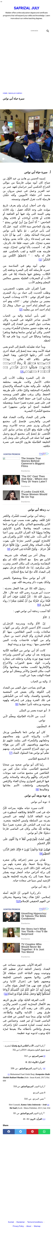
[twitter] (23, 24)
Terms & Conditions (35, 1222)
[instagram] (35, 24)
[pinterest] (32, 1131)
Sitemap (37, 1226)
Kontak (11, 1222)
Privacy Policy (18, 1226)
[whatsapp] (44, 1131)
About (28, 1226)
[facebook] (17, 24)
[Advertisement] (26, 62)
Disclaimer (20, 1222)
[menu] (4, 30)
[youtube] (29, 24)
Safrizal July (26, 8)
